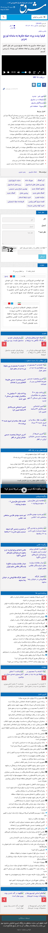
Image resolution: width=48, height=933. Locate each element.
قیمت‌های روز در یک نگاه (37, 450)
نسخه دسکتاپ (24, 918)
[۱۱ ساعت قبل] (36, 438)
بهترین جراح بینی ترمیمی (18, 188)
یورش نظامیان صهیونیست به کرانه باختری (31, 755)
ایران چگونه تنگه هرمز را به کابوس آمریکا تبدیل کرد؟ (28, 746)
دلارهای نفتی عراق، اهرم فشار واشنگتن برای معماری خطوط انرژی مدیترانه (24, 729)
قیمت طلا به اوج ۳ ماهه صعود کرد (33, 461)
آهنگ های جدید (38, 193)
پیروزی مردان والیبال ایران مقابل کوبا (33, 645)
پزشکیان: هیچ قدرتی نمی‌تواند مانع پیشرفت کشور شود (27, 880)
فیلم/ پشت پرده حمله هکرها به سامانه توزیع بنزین (24, 37)
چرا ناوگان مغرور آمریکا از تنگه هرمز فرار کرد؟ (30, 658)
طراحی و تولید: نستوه (24, 929)
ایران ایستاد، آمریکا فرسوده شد (34, 610)
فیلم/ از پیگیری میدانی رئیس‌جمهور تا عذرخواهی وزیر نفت (25, 137)
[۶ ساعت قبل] (36, 411)
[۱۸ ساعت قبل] (12, 898)
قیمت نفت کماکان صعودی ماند (34, 477)
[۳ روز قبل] (12, 342)
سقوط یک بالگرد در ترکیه (36, 819)
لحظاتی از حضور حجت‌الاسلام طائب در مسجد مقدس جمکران (25, 772)
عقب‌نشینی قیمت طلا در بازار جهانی (33, 470)
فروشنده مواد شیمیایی (16, 201)
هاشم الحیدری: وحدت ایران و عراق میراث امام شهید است (25, 787)
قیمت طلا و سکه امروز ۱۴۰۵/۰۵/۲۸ (32, 474)
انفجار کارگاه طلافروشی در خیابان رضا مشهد (14, 579)
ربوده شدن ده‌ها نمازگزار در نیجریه (33, 759)
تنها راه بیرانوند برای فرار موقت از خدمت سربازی (29, 639)
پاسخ (6, 276)
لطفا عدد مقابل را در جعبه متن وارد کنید (33, 248)
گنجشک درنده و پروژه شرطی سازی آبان (31, 157)
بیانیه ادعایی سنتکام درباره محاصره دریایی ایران (29, 642)
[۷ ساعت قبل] (35, 342)
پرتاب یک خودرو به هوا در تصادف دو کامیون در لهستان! (27, 626)
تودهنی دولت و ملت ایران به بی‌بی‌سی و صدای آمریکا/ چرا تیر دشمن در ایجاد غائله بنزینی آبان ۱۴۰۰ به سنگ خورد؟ (24, 116)
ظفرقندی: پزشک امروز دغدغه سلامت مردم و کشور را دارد (26, 752)
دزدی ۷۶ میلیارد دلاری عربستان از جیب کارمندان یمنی (27, 837)
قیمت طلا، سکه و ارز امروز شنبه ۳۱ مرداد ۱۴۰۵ (14, 422)
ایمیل (44, 225)
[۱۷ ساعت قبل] (35, 898)
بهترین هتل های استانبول (35, 184)
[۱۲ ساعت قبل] (36, 533)
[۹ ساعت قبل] (36, 425)
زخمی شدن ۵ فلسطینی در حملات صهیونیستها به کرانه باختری (24, 775)
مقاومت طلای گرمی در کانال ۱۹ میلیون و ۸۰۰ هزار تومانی (26, 467)
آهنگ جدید (11, 193)
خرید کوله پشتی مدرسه (36, 205)
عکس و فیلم (38, 17)
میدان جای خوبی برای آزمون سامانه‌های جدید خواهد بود (26, 828)
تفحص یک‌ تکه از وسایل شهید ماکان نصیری (30, 733)
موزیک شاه (29, 180)
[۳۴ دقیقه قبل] (36, 370)
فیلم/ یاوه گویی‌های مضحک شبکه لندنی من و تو (28, 160)
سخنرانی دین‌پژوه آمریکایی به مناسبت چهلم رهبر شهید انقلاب (24, 721)
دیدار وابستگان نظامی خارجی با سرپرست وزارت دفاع (27, 883)
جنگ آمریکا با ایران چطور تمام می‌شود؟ (32, 655)
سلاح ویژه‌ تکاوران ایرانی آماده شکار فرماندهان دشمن (27, 613)
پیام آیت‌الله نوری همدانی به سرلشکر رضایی (30, 635)
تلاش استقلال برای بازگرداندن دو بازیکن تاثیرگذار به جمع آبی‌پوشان (27, 631)
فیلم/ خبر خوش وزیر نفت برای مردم (32, 154)
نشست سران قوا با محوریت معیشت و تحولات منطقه (27, 853)
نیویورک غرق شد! (39, 862)
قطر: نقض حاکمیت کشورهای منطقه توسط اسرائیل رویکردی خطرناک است (26, 779)
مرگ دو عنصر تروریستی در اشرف (34, 600)
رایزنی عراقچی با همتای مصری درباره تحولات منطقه (28, 794)
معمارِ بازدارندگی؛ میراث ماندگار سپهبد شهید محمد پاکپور (26, 705)
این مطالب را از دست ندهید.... (35, 360)
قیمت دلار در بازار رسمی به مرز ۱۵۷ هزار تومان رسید (27, 464)
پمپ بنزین (22, 172)
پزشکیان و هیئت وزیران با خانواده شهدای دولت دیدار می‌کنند (25, 865)
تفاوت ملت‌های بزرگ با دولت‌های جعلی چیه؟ (29, 150)
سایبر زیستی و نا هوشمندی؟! (34, 144)
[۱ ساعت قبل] (24, 490)
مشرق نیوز (27, 6)
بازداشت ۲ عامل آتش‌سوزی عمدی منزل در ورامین (13, 685)
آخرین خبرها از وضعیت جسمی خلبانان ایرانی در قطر (15, 436)
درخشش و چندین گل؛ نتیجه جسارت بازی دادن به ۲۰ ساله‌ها (15, 530)
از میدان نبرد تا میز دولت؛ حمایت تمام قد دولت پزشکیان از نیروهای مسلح (26, 857)
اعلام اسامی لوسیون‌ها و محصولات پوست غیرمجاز (37, 906)
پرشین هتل (24, 193)
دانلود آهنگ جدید (38, 188)
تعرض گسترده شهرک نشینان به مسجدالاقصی (30, 800)
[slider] (8, 72)
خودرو (44, 333)
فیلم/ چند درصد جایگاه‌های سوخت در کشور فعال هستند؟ (25, 147)
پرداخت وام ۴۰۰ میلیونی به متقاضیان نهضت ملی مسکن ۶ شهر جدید (15, 396)
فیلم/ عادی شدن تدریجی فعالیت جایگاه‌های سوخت (27, 134)
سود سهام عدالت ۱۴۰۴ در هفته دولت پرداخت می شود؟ (26, 661)
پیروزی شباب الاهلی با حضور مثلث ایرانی (31, 784)
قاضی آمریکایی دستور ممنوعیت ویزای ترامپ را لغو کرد (27, 822)
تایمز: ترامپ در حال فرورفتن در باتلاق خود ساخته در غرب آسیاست (27, 808)
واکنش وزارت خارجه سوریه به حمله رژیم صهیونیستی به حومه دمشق (26, 875)
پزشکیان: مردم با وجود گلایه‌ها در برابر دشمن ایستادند (27, 718)
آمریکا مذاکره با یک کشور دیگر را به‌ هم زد (31, 623)
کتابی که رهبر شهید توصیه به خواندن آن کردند (29, 797)
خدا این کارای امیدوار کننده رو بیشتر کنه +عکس (28, 121)
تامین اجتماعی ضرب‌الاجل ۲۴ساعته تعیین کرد (17, 408)
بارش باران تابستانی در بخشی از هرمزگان (31, 841)
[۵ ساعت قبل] (36, 397)
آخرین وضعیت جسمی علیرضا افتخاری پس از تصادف (15, 381)
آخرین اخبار (42, 694)
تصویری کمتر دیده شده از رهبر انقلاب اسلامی (29, 762)
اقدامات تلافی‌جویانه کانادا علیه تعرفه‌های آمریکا (29, 769)
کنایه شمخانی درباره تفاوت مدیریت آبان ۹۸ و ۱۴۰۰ (27, 128)
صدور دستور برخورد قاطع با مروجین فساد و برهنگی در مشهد (25, 765)
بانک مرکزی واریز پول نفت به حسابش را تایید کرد (28, 742)
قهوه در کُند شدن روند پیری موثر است (13, 906)
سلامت (43, 889)
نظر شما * (42, 232)
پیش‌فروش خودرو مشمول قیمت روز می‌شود (14, 351)
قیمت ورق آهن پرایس (36, 201)
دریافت (39, 77)
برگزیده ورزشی (41, 496)
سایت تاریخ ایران (15, 180)
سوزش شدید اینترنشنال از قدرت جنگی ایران (30, 616)
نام (45, 219)
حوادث (44, 667)
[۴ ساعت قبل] (36, 383)
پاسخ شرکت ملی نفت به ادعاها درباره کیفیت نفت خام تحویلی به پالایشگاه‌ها (24, 845)
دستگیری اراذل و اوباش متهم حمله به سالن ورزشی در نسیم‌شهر (24, 652)
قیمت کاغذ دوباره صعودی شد (35, 454)
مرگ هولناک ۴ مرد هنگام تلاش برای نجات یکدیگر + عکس (26, 607)
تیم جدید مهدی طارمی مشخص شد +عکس (15, 517)
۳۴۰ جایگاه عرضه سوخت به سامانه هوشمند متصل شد (26, 124)
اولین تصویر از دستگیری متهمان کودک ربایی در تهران (27, 620)
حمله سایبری (33, 172)
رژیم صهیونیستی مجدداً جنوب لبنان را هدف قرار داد (28, 711)
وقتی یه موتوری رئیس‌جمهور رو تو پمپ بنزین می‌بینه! (26, 131)
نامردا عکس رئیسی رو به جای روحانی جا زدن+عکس (27, 141)
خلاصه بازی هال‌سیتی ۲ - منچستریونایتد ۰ (17, 503)
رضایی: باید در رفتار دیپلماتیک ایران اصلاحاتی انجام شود (26, 715)
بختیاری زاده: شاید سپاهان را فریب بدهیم (31, 648)
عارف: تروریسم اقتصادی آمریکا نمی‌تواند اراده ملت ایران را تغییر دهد (25, 814)
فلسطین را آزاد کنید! (38, 850)
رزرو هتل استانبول (14, 184)
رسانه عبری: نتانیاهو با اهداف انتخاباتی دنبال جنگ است (26, 701)
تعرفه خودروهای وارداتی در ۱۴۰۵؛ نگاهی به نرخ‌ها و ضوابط (36, 352)
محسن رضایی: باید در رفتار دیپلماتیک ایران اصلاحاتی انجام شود (24, 724)
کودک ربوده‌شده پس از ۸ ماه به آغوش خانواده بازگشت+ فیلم (25, 603)
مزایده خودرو (39, 197)
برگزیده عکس (41, 544)
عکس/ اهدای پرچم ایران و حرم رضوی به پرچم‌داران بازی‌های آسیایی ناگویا (15, 552)
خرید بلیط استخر (25, 197)
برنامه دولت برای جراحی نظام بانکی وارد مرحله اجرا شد (27, 804)
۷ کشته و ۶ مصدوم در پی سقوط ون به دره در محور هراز (15, 367)
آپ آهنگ (41, 180)
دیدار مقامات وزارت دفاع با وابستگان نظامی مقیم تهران (16, 565)
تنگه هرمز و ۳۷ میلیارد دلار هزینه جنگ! (32, 698)
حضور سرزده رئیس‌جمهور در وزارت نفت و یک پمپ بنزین (25, 164)
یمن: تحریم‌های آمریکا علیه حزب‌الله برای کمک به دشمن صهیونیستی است (27, 738)
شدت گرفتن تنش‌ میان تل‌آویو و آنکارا (32, 749)
